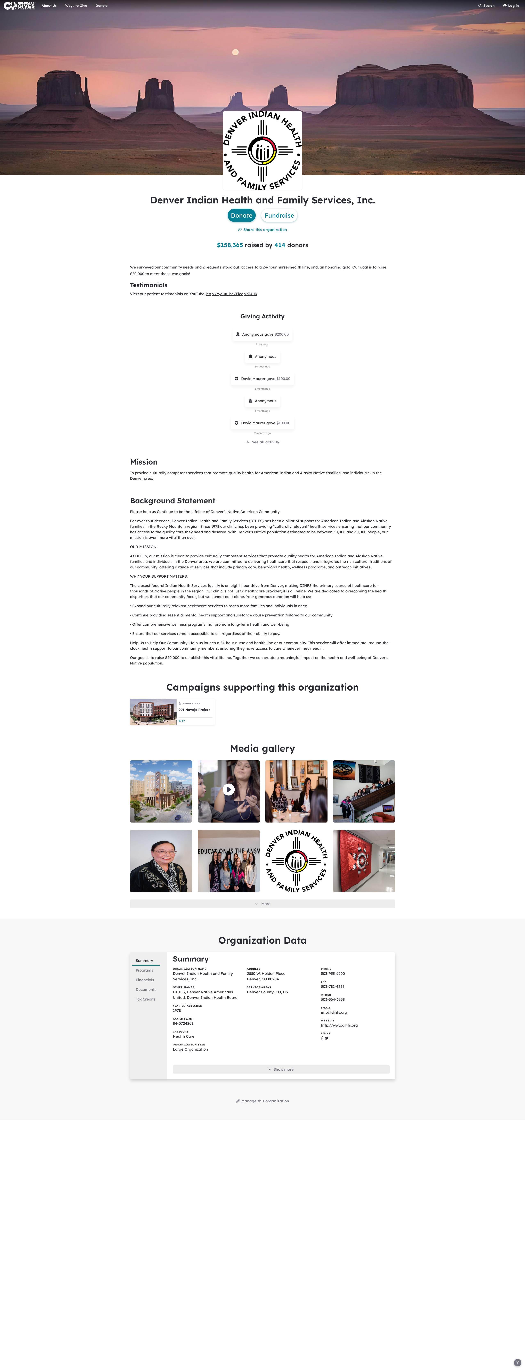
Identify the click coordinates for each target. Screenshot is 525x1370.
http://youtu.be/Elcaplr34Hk (231, 293)
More (265, 903)
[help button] (517, 1362)
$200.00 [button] (282, 334)
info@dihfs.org (334, 1012)
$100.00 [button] (283, 378)
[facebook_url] (322, 1038)
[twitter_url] (327, 1038)
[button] (229, 790)
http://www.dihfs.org (339, 1025)
